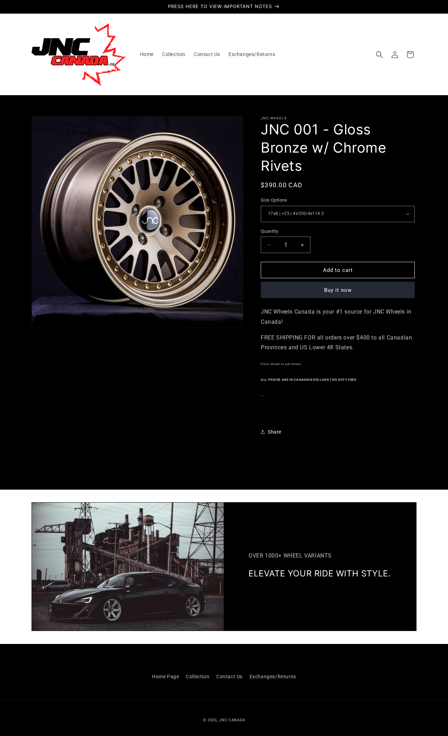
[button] (379, 54)
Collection (197, 676)
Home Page (165, 676)
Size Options (274, 200)
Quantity (269, 231)
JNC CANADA (232, 720)
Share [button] (274, 432)
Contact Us (229, 676)
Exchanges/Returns (273, 676)
